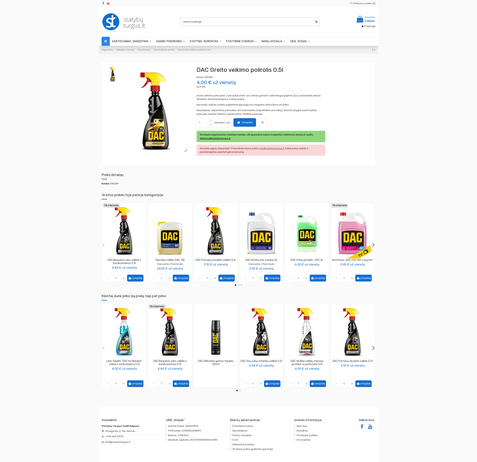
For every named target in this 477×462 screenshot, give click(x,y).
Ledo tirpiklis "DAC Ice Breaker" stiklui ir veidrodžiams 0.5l (124, 362)
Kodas (200, 77)
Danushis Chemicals (170, 264)
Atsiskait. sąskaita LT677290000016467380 (192, 439)
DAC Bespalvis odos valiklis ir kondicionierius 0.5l (124, 261)
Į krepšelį (247, 122)
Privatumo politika (307, 435)
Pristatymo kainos (242, 426)
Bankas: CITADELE (178, 435)
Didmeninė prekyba (243, 444)
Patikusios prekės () (364, 3)
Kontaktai (302, 430)
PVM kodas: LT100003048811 (184, 430)
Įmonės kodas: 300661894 (183, 426)
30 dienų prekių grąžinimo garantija (252, 449)
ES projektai (303, 439)
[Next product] (374, 50)
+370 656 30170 (114, 436)
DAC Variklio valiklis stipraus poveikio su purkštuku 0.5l (307, 362)
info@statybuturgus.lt (117, 442)
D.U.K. (235, 439)
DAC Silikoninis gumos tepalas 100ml (215, 362)
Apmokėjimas (240, 430)
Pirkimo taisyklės (242, 435)
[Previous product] (373, 50)
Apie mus (302, 426)
